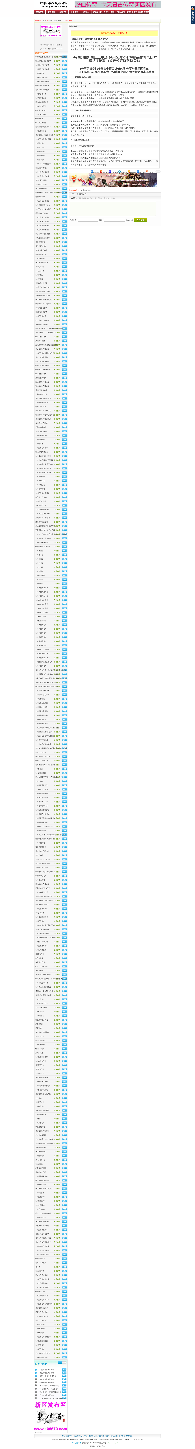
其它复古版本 (143, 12)
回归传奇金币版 (41, 254)
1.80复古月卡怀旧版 (42, 221)
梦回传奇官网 (40, 341)
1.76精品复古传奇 (41, 77)
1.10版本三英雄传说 (42, 810)
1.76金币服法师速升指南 (44, 732)
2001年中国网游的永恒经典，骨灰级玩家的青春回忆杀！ (55, 748)
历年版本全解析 (41, 427)
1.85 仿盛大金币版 (41, 592)
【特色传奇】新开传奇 (46, 1373)
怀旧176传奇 (39, 1036)
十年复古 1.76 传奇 (42, 394)
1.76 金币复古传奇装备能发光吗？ (47, 674)
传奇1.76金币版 (40, 752)
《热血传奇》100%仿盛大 (44, 900)
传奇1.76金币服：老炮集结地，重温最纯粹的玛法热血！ (55, 670)
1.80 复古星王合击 (41, 917)
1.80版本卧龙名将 (41, 723)
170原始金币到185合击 (43, 995)
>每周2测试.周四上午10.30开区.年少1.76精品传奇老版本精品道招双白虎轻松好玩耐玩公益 (114, 59)
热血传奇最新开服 (41, 1020)
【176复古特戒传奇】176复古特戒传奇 (51, 1398)
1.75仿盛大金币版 (41, 608)
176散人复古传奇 (41, 250)
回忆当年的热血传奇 (42, 863)
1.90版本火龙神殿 (41, 703)
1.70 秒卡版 (39, 567)
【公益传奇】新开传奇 (46, 1370)
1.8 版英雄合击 (40, 773)
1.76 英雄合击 (40, 481)
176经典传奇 (39, 271)
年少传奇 (38, 1098)
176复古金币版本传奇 (43, 1086)
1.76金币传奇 (40, 1333)
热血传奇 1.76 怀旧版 (42, 1353)
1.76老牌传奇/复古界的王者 (45, 925)
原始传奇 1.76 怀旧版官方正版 (46, 526)
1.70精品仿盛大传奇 (42, 65)
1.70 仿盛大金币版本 (42, 658)
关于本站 (69, 1436)
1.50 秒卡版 (39, 555)
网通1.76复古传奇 (41, 1275)
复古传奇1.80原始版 (42, 1032)
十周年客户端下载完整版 (44, 872)
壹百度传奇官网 (41, 337)
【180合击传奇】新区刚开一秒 (48, 1386)
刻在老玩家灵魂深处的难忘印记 (46, 682)
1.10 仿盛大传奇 (41, 637)
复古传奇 (51, 12)
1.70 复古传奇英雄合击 (43, 468)
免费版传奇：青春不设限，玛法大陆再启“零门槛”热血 (54, 193)
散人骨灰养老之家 (41, 452)
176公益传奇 (39, 1271)
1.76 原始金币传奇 (41, 1003)
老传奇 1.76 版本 (41, 497)
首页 (44, 21)
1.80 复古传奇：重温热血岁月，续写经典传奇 (51, 835)
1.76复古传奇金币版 (42, 933)
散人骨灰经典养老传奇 (43, 61)
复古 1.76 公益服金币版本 (44, 135)
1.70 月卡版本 (40, 1209)
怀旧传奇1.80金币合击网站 (44, 415)
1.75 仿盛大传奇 (41, 629)
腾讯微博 (124, 172)
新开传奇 (38, 1028)
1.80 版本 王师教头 (42, 740)
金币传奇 (74, 12)
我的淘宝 (152, 172)
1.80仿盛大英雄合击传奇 (44, 662)
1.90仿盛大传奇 (40, 621)
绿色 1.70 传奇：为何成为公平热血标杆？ (49, 328)
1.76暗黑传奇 (40, 440)
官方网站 (43, 45)
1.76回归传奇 (40, 147)
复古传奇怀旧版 (41, 1152)
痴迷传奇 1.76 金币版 (42, 756)
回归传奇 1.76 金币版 (42, 888)
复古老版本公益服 (41, 263)
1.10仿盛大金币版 (41, 600)
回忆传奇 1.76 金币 (42, 905)
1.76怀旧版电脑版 (41, 1090)
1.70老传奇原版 (40, 98)
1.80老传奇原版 (40, 106)
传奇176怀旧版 (40, 407)
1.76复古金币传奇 (41, 946)
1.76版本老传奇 (40, 831)
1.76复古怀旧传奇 (41, 1057)
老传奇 (37, 1267)
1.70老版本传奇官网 (42, 1246)
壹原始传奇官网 (41, 374)
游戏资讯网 (97, 12)
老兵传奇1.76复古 (41, 324)
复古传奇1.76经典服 (42, 1131)
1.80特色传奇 (40, 151)
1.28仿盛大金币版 (41, 604)
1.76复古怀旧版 (40, 131)
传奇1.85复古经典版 (42, 365)
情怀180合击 (39, 1073)
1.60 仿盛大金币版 (41, 596)
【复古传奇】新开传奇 (46, 1379)
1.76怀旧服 (39, 769)
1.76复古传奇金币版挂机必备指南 (47, 728)
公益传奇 (63, 12)
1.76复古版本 (40, 1197)
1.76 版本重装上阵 (41, 892)
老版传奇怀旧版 (41, 1168)
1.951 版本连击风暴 (42, 695)
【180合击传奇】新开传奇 (47, 1376)
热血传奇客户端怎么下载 (44, 1139)
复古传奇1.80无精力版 (43, 1094)
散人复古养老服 (41, 123)
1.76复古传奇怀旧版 (42, 493)
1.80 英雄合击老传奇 (42, 814)
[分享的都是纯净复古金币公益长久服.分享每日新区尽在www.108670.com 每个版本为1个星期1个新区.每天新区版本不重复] (114, 70)
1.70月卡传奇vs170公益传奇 (45, 938)
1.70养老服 (39, 275)
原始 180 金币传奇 (41, 868)
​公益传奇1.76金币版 (42, 1226)
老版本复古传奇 (41, 962)
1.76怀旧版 (39, 584)
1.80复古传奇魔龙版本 (43, 1337)
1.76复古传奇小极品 (42, 1287)
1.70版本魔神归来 (41, 793)
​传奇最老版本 (40, 1259)
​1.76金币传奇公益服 (42, 1254)
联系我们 (99, 1436)
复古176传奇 (109, 12)
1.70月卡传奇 (40, 1123)
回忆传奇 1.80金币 (41, 102)
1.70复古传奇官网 (41, 1296)
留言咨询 (77, 1436)
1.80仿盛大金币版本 (42, 649)
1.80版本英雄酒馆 (41, 715)
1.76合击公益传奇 (41, 1230)
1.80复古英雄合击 (41, 1341)
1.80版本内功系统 (41, 707)
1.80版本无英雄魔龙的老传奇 (45, 818)
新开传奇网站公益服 (42, 295)
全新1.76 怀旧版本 (41, 761)
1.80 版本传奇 (40, 489)
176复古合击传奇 (41, 312)
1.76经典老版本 (40, 950)
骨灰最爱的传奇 (41, 246)
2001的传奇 (39, 855)
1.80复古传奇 (40, 921)
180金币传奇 (39, 913)
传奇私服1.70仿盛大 (42, 90)
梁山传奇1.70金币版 (42, 382)
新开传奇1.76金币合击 (43, 411)
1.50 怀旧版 (39, 551)
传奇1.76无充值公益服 (43, 1238)
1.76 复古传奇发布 (41, 1316)
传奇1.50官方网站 (41, 357)
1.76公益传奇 (40, 1329)
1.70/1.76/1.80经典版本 (43, 164)
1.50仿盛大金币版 (41, 612)
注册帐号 (51, 45)
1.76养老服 (39, 279)
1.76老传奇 (39, 444)
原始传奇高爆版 (41, 1147)
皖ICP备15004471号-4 (97, 1446)
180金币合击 (39, 1102)
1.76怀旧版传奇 (40, 1184)
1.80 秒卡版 (39, 563)
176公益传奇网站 (41, 180)
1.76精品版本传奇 (41, 1357)
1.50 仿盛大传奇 (41, 645)
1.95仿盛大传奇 (40, 616)
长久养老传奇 (40, 242)
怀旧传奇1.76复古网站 (43, 419)
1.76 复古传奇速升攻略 (43, 456)
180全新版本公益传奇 (43, 975)
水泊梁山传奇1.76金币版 (44, 896)
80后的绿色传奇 (41, 876)
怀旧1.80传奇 (40, 1040)
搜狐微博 (133, 172)
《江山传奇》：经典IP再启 (44, 333)
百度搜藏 (115, 172)
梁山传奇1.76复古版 (42, 386)
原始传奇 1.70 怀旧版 (42, 518)
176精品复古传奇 (41, 1007)
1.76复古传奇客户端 (42, 1279)
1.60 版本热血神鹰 (41, 798)
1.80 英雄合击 (40, 477)
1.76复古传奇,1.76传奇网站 (44, 353)
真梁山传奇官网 (41, 378)
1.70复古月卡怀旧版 (42, 225)
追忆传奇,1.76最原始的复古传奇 (46, 345)
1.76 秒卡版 (39, 579)
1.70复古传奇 (40, 1349)
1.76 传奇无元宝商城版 (43, 538)
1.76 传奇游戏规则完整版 (44, 460)
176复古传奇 (39, 1069)
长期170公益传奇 (41, 390)
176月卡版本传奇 (41, 431)
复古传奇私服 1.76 (41, 1308)
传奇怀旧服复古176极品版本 (45, 765)
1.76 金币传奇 (40, 880)
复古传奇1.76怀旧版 (42, 1222)
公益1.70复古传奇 (41, 966)
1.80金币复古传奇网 (42, 176)
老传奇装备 (39, 958)
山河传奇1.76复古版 (42, 320)
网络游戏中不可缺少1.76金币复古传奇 (48, 777)
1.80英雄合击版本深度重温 (44, 736)
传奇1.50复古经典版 (42, 361)
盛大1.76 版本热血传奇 (43, 1213)
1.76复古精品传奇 (41, 1283)
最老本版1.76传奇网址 (43, 398)
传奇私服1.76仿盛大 (42, 86)
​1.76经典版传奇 (40, 1217)
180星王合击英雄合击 (43, 287)
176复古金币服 (40, 114)
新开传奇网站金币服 (42, 291)
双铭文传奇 (39, 970)
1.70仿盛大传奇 (40, 1061)
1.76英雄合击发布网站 (43, 209)
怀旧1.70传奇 (40, 1049)
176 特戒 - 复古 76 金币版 (44, 991)
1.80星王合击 (40, 1045)
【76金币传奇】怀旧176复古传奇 (49, 1392)
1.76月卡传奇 (40, 258)
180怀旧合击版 (40, 501)
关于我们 (106, 1436)
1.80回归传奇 (40, 143)
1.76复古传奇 (40, 1345)
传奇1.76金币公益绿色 (43, 1242)
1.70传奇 (38, 1119)
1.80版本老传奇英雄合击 (44, 826)
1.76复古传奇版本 (41, 448)
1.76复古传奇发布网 (42, 1300)
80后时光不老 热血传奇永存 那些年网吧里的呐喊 (52, 57)
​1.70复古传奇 (40, 999)
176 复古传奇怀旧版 (42, 509)
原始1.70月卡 (40, 1053)
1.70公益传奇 (40, 1324)
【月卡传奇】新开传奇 (46, 1395)
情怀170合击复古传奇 (43, 859)
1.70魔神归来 (40, 73)
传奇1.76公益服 (40, 1263)
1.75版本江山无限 (41, 789)
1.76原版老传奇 (40, 94)
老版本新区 (39, 1024)
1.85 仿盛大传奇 (41, 625)
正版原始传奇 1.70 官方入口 (45, 530)
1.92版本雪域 (40, 699)
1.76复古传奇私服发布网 (44, 1304)
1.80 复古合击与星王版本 (44, 464)
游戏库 (86, 12)
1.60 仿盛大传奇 (41, 633)
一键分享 (142, 172)
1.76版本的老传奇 (41, 1176)
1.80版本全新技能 (41, 711)
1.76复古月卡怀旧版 (42, 230)
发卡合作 (122, 1436)
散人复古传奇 (40, 1160)
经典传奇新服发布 (41, 522)
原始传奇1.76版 (40, 1172)
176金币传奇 (39, 1065)
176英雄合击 (39, 1012)
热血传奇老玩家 (41, 1135)
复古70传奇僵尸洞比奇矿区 (45, 839)
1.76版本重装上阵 (41, 785)
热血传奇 (58, 21)
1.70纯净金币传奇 (41, 909)
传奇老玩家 (39, 118)
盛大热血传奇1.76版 (42, 1180)
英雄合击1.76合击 (41, 213)
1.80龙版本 (39, 781)
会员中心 (84, 1436)
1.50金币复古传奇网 (42, 172)
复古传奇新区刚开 (41, 1077)
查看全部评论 (86, 190)
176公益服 (39, 1164)
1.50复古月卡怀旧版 (42, 217)
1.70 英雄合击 (40, 485)
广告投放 (129, 1436)
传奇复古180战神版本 (43, 370)
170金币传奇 (132, 12)
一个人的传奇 (40, 843)
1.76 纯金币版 (40, 575)
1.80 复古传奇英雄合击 (43, 472)
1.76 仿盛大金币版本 (42, 654)
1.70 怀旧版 (39, 571)
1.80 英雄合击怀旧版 (42, 205)
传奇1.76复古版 (40, 1320)
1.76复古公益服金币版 (43, 139)
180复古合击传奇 (41, 308)
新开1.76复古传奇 (41, 1312)
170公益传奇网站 (41, 184)
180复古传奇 (39, 954)
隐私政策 (114, 1436)
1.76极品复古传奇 (41, 1082)
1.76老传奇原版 (40, 1114)
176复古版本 (39, 1193)
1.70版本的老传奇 (41, 822)
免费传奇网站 (40, 197)
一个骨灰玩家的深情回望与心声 (46, 686)
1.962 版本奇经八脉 (42, 691)
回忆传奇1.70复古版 (42, 884)
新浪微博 (105, 172)
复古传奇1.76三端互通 (43, 304)
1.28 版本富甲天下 (41, 806)
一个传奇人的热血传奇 (43, 744)
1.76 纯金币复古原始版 (43, 987)
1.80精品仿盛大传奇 (42, 69)
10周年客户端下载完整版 (44, 1143)
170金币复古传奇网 (42, 929)
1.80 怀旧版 (39, 559)
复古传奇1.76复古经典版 (44, 1189)
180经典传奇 (39, 267)
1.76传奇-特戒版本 (41, 942)
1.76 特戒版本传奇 (41, 983)
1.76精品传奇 (40, 1156)
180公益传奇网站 (41, 168)
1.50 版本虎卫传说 (41, 802)
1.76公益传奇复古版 (42, 1250)
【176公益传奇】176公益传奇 (48, 1389)
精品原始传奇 (40, 1127)
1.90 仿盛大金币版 (41, 588)
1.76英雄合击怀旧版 (42, 201)
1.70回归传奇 (40, 160)
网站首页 (40, 12)
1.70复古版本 (40, 1201)
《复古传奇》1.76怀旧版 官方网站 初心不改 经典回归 (54, 678)
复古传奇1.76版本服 (42, 851)
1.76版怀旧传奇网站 (42, 402)
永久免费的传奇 (41, 188)
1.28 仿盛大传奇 (41, 641)
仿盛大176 (120, 12)
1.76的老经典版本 (41, 435)
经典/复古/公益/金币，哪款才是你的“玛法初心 (51, 979)
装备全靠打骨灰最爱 (42, 234)
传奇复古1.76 (40, 1291)
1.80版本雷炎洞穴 (41, 719)
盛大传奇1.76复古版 (42, 349)
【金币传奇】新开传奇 (46, 1382)
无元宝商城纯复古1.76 (43, 127)
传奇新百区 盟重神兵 (42, 547)
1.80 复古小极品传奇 (42, 514)
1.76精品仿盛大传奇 (42, 81)
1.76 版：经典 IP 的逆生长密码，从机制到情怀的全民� (54, 534)
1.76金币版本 (40, 1205)
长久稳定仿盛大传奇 (42, 238)
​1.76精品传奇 (40, 1106)
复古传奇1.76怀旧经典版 (44, 300)
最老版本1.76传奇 (41, 423)
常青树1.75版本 (40, 847)
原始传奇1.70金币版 (42, 1110)
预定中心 (91, 1436)
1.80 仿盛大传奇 (41, 666)
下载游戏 (58, 45)
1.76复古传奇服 (40, 316)
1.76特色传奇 (40, 156)
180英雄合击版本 (41, 283)
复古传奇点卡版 (41, 505)
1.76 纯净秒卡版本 (42, 542)
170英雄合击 (39, 1016)
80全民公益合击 (41, 110)
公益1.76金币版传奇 (42, 1234)
